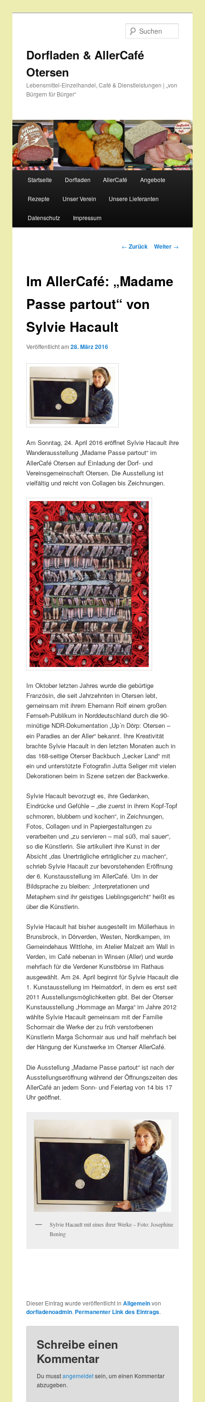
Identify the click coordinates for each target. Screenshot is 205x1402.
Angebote (152, 179)
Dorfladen (78, 179)
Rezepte (39, 198)
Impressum (87, 217)
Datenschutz (44, 217)
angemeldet (77, 1376)
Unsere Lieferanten (134, 198)
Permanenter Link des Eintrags (117, 1311)
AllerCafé (115, 179)
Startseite (40, 179)
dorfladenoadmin (49, 1311)
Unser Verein (79, 198)
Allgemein (136, 1303)
